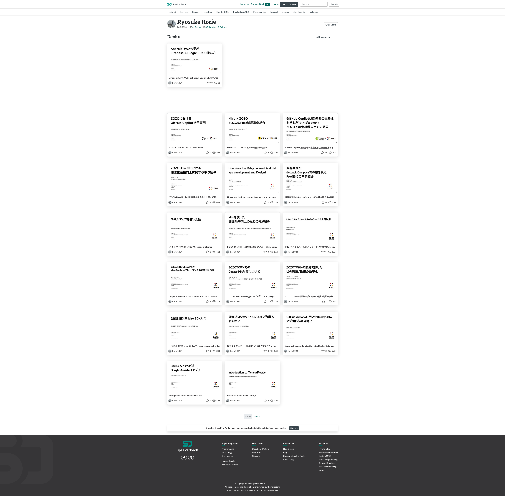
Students (256, 456)
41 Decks (196, 27)
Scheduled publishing (328, 459)
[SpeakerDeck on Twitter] (191, 457)
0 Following (210, 27)
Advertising (288, 459)
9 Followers (223, 27)
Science (285, 12)
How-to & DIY (222, 12)
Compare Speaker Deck (294, 456)
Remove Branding (327, 463)
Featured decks (228, 461)
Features (244, 4)
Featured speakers (230, 464)
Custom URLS (325, 456)
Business (184, 12)
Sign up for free (288, 4)
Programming (259, 12)
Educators (256, 452)
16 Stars (332, 24)
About (229, 490)
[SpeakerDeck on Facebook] (184, 457)
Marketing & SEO (241, 12)
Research (274, 12)
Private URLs (324, 449)
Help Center (288, 449)
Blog (285, 452)
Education (207, 12)
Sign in (275, 4)
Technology (314, 12)
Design (195, 12)
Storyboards (299, 12)
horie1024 (177, 82)
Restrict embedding (328, 466)
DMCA (252, 490)
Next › (257, 416)
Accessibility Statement (268, 490)
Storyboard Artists (260, 449)
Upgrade (294, 428)
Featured (172, 12)
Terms (236, 490)
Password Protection (328, 452)
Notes (321, 470)
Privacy (244, 490)
